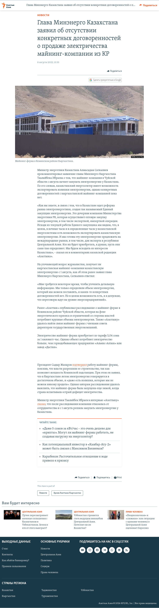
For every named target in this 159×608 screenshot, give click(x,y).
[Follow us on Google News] (119, 550)
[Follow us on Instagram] (90, 550)
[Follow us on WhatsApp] (112, 550)
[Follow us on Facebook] (97, 550)
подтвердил (79, 365)
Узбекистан (87, 590)
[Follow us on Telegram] (104, 550)
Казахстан (7, 590)
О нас (5, 549)
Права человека (134, 512)
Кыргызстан (8, 596)
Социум (45, 566)
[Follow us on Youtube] (82, 550)
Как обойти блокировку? (15, 560)
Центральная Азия (32, 512)
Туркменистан (49, 596)
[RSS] (126, 550)
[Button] (148, 5)
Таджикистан (49, 590)
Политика (46, 560)
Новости (43, 15)
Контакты (7, 555)
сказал (41, 404)
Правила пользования (14, 566)
